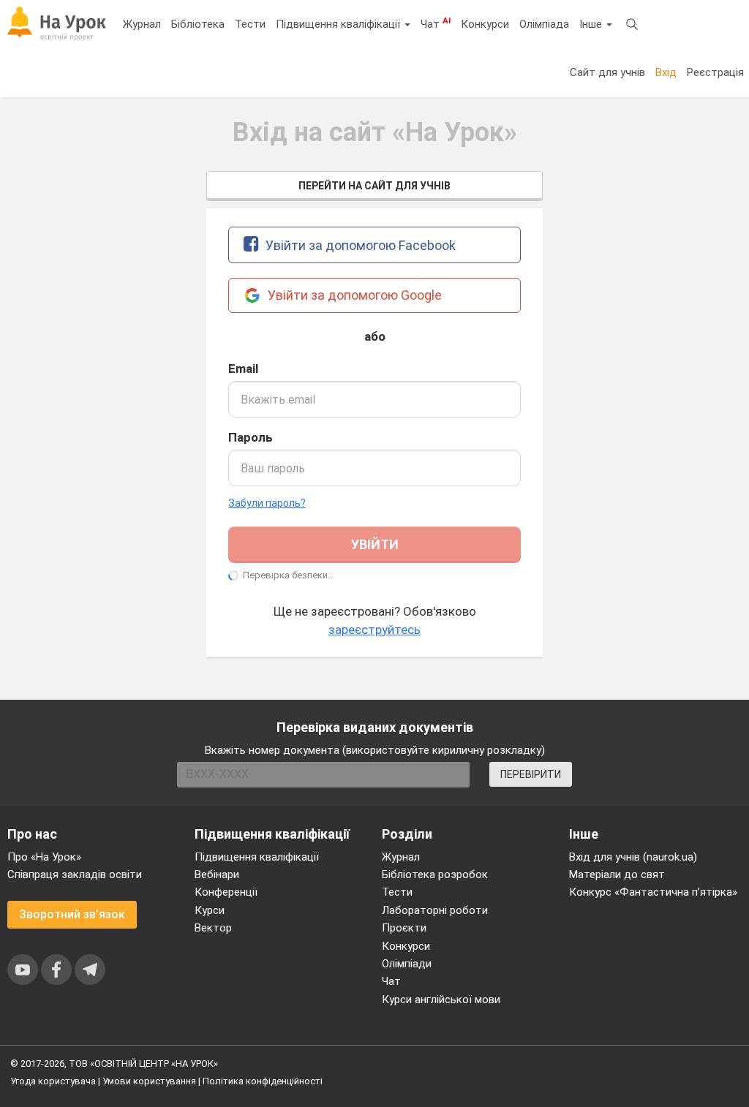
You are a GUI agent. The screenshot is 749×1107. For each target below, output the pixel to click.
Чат (436, 23)
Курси (210, 910)
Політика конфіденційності (263, 1081)
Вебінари (217, 874)
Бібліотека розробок (435, 874)
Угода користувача (53, 1081)
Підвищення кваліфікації (339, 24)
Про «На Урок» (44, 857)
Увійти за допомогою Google (353, 295)
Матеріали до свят (617, 874)
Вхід (666, 72)
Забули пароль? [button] (267, 503)
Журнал (142, 24)
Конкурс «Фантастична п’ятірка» (653, 892)
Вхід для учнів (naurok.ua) (633, 857)
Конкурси (485, 24)
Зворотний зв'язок (72, 914)
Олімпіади (407, 963)
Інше (592, 24)
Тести (250, 24)
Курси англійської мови (441, 999)
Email (243, 368)
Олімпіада (544, 24)
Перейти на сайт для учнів (374, 186)
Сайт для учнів (607, 72)
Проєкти (404, 927)
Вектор (213, 927)
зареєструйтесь (374, 629)
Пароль (250, 437)
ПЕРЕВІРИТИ (530, 774)
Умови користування (149, 1081)
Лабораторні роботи (435, 910)
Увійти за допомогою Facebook (359, 245)
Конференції (226, 892)
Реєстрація (715, 72)
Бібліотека (198, 24)
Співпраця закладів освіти (74, 874)
